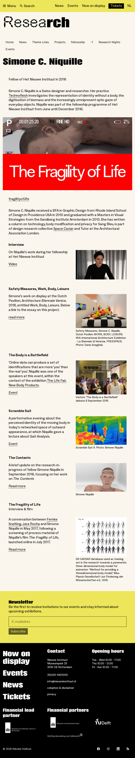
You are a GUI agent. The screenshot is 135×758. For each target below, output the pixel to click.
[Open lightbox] (67, 153)
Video (13, 264)
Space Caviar (63, 228)
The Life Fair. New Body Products (38, 383)
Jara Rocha (31, 524)
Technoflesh (18, 95)
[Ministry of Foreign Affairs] (64, 722)
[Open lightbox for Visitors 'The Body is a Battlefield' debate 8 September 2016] (101, 377)
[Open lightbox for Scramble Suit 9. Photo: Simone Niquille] (101, 430)
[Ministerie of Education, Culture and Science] (20, 727)
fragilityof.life (19, 199)
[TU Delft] (102, 722)
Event (13, 392)
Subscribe (18, 631)
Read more (17, 486)
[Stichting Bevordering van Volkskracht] (64, 736)
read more (17, 317)
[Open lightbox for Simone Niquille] (101, 477)
